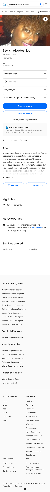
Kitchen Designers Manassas (12, 337)
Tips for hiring (8, 463)
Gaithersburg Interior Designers (14, 309)
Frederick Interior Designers (12, 317)
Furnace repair (31, 428)
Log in (5, 405)
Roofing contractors (33, 451)
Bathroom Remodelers (34, 436)
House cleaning (31, 416)
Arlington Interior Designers (12, 290)
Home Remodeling (33, 432)
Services (23, 140)
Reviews (13, 140)
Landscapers (31, 412)
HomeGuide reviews (33, 473)
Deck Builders (31, 455)
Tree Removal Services (34, 443)
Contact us (7, 416)
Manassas (30, 12)
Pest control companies (35, 447)
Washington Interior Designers (13, 301)
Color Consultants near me (12, 362)
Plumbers (29, 405)
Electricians (30, 409)
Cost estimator (8, 467)
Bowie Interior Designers (11, 313)
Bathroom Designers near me (13, 354)
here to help (37, 227)
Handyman (30, 401)
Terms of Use (25, 483)
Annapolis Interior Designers (12, 320)
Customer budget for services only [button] (19, 97)
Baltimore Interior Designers (12, 324)
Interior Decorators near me (12, 366)
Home (4, 12)
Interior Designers (16, 12)
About (5, 140)
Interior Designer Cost (10, 379)
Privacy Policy (38, 483)
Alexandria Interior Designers (13, 293)
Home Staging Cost (9, 383)
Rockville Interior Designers (12, 305)
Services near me (9, 471)
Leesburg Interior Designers (12, 297)
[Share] (45, 19)
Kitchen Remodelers (33, 439)
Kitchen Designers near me (12, 350)
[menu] (4, 4)
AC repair (29, 424)
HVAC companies (32, 420)
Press (5, 412)
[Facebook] (25, 488)
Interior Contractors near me (12, 358)
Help (4, 420)
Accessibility (7, 486)
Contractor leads (32, 463)
